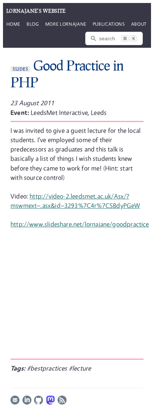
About (139, 24)
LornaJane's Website (36, 11)
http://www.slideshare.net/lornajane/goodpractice (79, 224)
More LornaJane (65, 24)
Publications (109, 24)
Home (13, 24)
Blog (33, 24)
